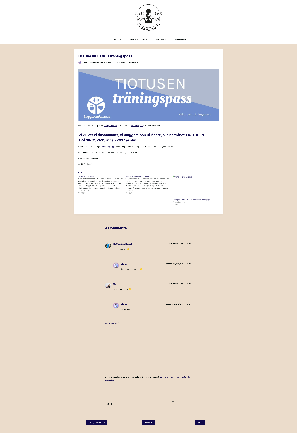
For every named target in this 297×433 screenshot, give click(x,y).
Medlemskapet (181, 39)
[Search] (106, 39)
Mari (115, 284)
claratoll (124, 264)
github (200, 422)
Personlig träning (137, 39)
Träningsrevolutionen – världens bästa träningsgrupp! (193, 200)
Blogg (116, 39)
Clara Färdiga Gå (118, 62)
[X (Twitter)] (108, 404)
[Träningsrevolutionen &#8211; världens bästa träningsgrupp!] (195, 187)
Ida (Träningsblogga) (122, 244)
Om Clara (160, 39)
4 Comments (133, 62)
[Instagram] (111, 404)
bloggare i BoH (110, 125)
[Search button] (204, 401)
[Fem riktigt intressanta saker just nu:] (149, 184)
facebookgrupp (137, 125)
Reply (189, 244)
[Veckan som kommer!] (101, 184)
